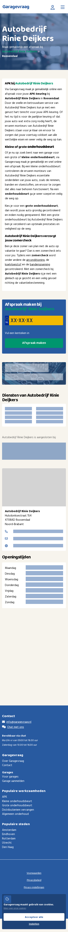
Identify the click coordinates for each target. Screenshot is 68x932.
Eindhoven (8, 834)
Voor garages (10, 776)
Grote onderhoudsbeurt (17, 805)
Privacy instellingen (34, 888)
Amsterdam (9, 830)
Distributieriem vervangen (18, 810)
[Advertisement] (34, 651)
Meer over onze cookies (15, 908)
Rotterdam (8, 838)
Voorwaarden (34, 873)
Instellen (34, 924)
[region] (34, 487)
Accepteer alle (34, 917)
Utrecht (7, 843)
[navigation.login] (53, 7)
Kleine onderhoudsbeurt (17, 801)
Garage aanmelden (13, 781)
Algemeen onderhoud (15, 814)
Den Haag (8, 847)
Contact (7, 765)
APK (4, 797)
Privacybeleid (34, 880)
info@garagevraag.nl (18, 722)
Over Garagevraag (13, 761)
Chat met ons (15, 727)
